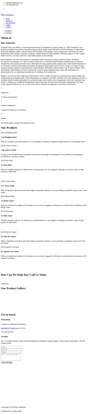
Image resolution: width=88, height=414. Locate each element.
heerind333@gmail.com (9, 328)
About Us (9, 21)
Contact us (5, 283)
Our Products (10, 23)
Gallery (8, 25)
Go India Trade (16, 411)
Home (8, 19)
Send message (7, 362)
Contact (8, 27)
